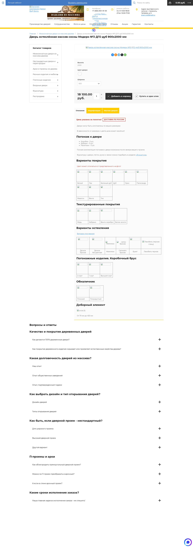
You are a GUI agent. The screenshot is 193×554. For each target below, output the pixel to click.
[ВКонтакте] (112, 54)
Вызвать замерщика (77, 3)
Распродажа (38, 96)
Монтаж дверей (110, 111)
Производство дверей (39, 24)
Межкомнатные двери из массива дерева (45, 55)
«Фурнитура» (141, 155)
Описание (80, 111)
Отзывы (114, 24)
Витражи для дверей (85, 234)
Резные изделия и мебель (45, 74)
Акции (125, 24)
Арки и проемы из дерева (45, 69)
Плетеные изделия (42, 80)
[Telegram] (118, 54)
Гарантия (136, 24)
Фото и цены (80, 24)
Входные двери (40, 85)
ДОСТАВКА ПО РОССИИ (114, 120)
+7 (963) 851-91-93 (99, 11)
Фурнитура (38, 91)
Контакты (149, 24)
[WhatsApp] (125, 54)
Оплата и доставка (98, 24)
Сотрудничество (62, 24)
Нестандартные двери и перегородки (44, 62)
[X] (122, 54)
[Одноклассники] (115, 54)
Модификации (94, 111)
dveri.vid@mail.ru (148, 15)
